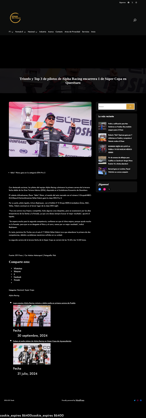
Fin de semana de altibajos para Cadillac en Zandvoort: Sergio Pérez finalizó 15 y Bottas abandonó (120, 160)
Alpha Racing (14, 295)
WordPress (80, 400)
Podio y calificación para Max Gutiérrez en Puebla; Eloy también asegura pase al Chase (119, 127)
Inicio (93, 32)
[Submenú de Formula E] (25, 32)
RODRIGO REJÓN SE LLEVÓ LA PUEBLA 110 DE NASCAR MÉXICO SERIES (120, 149)
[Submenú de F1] (12, 32)
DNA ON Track (9, 400)
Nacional (20, 290)
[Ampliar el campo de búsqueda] (135, 20)
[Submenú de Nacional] (36, 32)
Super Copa (29, 290)
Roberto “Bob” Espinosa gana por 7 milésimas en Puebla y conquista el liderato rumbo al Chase (120, 138)
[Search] (130, 106)
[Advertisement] (73, 52)
